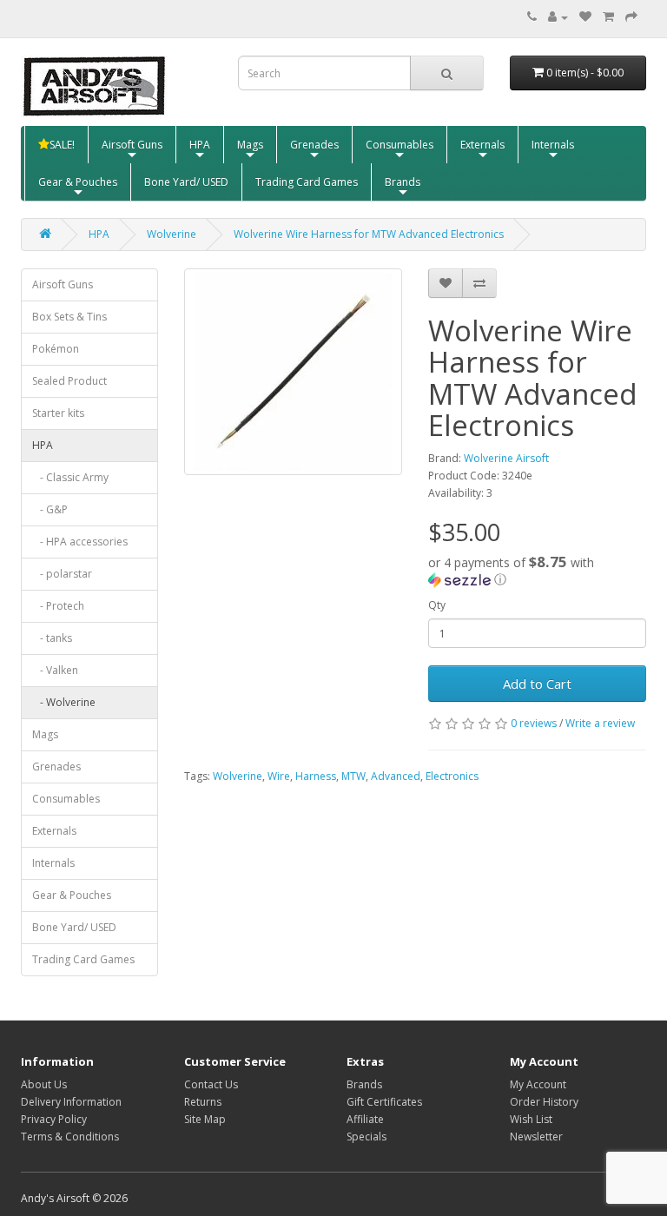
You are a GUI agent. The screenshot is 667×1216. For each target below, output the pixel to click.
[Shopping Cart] (608, 17)
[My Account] (558, 17)
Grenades (314, 144)
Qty (437, 605)
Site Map (205, 1119)
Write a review (600, 723)
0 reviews (534, 723)
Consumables (399, 144)
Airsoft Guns (132, 144)
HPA (199, 144)
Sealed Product (69, 380)
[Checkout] (631, 17)
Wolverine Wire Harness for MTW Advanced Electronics (369, 234)
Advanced (395, 776)
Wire (278, 776)
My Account (538, 1084)
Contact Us (211, 1084)
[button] (537, 571)
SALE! (62, 144)
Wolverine (171, 234)
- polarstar (62, 573)
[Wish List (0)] (585, 17)
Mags (250, 144)
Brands (402, 182)
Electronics (452, 776)
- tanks (52, 638)
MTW (353, 776)
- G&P (50, 509)
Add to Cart (537, 683)
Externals (482, 144)
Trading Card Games (306, 182)
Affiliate (365, 1119)
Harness (315, 776)
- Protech (58, 605)
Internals (553, 144)
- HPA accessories (80, 541)
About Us (44, 1084)
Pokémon (55, 348)
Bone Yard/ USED (186, 182)
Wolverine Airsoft (506, 458)
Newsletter (536, 1136)
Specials (366, 1136)
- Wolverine (64, 702)
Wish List (531, 1119)
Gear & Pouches (77, 182)
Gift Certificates (384, 1101)
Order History (544, 1101)
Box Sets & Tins (69, 316)
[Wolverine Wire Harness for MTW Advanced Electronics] (293, 371)
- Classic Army (70, 477)
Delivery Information (71, 1101)
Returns (202, 1101)
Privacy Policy (54, 1119)
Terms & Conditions (70, 1136)
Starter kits (58, 413)
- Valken (55, 670)
